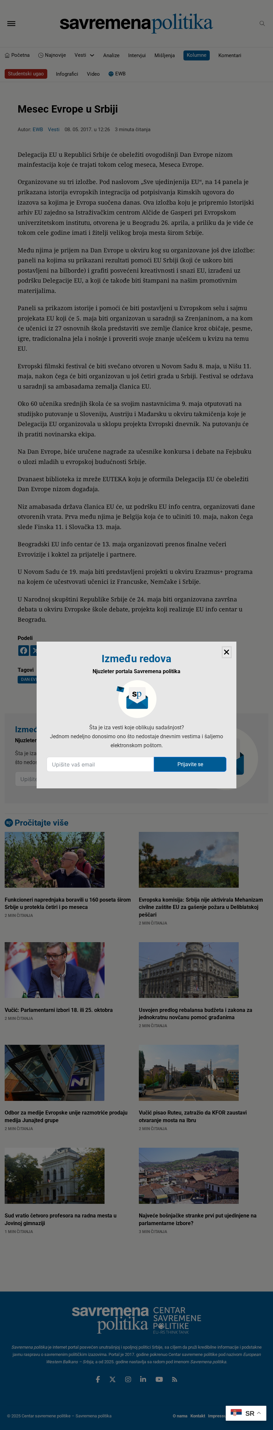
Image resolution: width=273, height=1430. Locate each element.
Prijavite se (190, 764)
